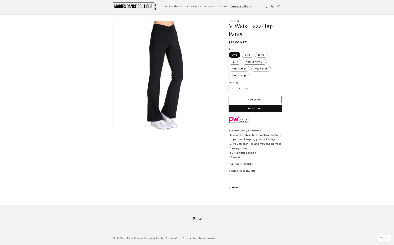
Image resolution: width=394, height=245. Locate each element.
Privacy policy (189, 238)
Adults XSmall (254, 61)
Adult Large (239, 75)
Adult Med (261, 68)
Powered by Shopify (153, 238)
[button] (173, 6)
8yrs (247, 54)
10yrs (261, 54)
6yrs (234, 54)
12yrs (235, 61)
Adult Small (239, 68)
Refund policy (172, 238)
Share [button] (235, 187)
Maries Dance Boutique (131, 238)
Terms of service (207, 238)
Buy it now (255, 108)
